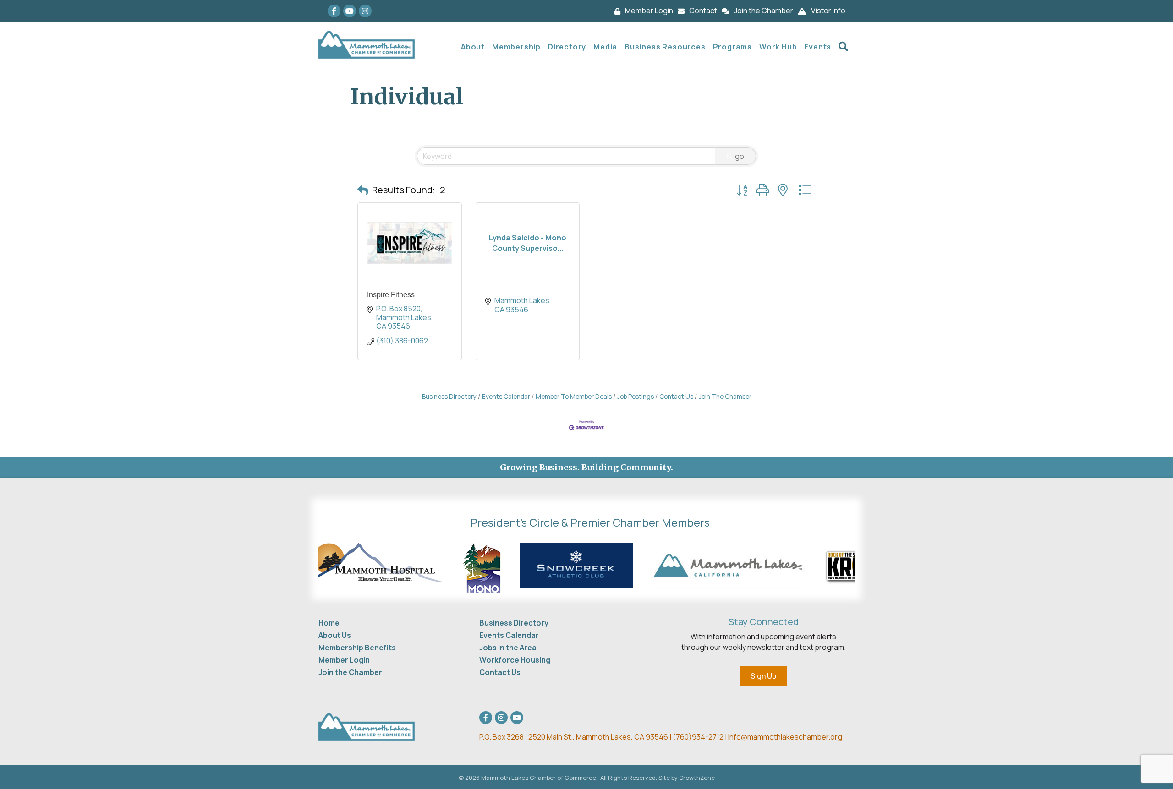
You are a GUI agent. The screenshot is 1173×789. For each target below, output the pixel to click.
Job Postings (635, 396)
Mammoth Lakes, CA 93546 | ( (577, 737)
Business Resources (665, 47)
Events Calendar (506, 396)
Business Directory (449, 396)
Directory (567, 47)
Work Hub (778, 47)
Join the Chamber (350, 672)
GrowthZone (697, 777)
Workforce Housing (514, 660)
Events (817, 47)
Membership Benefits (357, 647)
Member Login (344, 660)
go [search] (739, 156)
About (473, 47)
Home (329, 623)
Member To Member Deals (574, 396)
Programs (732, 47)
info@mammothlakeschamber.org (785, 737)
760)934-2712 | (702, 737)
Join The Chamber (725, 396)
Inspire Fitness (391, 295)
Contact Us (676, 396)
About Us (334, 635)
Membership (516, 47)
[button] (362, 190)
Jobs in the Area (508, 647)
